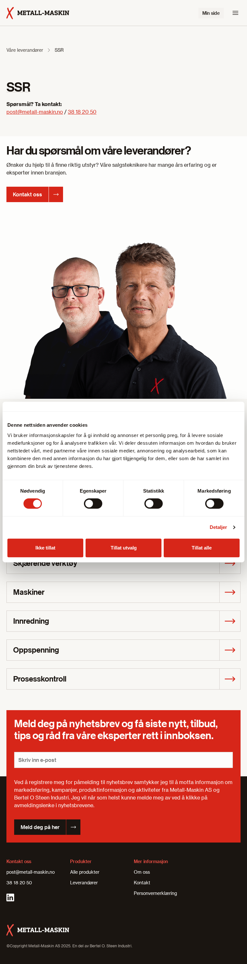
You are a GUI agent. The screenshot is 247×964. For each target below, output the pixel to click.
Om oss (142, 872)
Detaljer (218, 527)
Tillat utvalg (124, 547)
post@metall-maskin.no (34, 112)
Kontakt (142, 882)
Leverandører (84, 882)
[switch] (93, 503)
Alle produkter (84, 872)
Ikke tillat (45, 547)
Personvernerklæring (155, 893)
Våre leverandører (24, 50)
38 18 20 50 (82, 112)
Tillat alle (202, 547)
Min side (211, 13)
